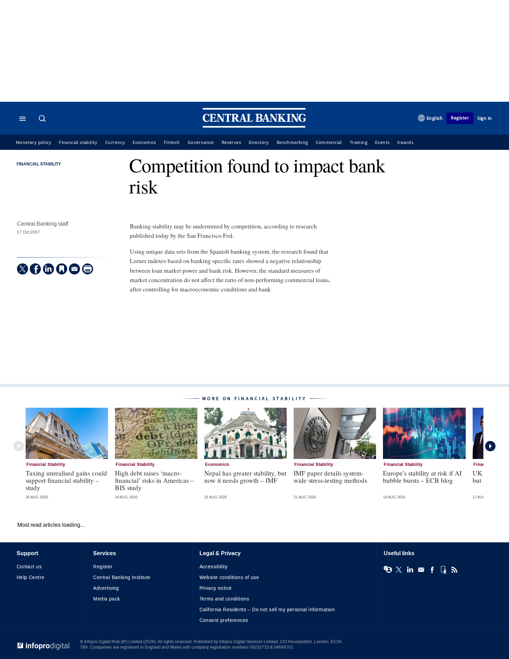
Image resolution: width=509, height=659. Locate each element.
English (435, 118)
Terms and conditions (224, 599)
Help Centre (31, 577)
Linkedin (410, 570)
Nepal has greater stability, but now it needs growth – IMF (245, 476)
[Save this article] (61, 268)
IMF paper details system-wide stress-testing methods (330, 476)
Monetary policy (33, 142)
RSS (454, 570)
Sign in (484, 118)
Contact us (29, 566)
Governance (201, 142)
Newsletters (421, 570)
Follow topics (388, 570)
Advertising (106, 588)
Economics (144, 142)
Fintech (172, 142)
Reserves (231, 142)
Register (460, 118)
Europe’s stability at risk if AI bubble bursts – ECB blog (422, 476)
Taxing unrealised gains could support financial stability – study (66, 480)
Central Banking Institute (122, 577)
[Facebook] (35, 268)
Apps (443, 570)
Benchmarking (292, 142)
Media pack (106, 599)
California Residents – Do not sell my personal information (267, 609)
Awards (405, 142)
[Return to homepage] (254, 126)
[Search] (42, 119)
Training (358, 142)
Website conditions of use (229, 577)
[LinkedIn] (48, 268)
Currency (115, 142)
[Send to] (74, 268)
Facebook (432, 570)
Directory (259, 142)
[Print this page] (87, 268)
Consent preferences (223, 620)
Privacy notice (215, 588)
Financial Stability (39, 164)
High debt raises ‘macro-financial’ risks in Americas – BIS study (154, 480)
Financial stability (78, 142)
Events (382, 142)
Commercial (329, 142)
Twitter (399, 570)
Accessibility (213, 566)
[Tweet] (22, 268)
